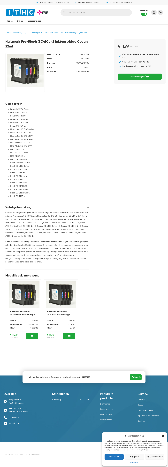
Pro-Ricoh (84, 59)
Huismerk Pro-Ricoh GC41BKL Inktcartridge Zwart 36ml (58, 315)
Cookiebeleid (133, 462)
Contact (141, 400)
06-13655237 (14, 417)
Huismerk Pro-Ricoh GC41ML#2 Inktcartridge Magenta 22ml (22, 315)
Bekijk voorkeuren (155, 457)
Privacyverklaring (145, 410)
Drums (20, 21)
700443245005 (82, 63)
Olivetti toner (106, 420)
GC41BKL (71, 324)
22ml (33, 321)
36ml (70, 321)
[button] (163, 436)
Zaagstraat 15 (15, 400)
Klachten (141, 421)
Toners (10, 21)
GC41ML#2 (33, 324)
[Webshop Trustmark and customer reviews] (42, 12)
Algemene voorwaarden (148, 416)
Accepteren (114, 457)
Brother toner (106, 404)
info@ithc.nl (14, 423)
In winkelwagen (137, 76)
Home (8, 33)
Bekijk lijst (84, 54)
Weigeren (134, 457)
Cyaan (86, 68)
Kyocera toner (106, 409)
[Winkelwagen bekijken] (160, 12)
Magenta (34, 328)
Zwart (72, 328)
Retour (141, 405)
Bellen (135, 377)
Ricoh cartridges (33, 33)
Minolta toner (106, 415)
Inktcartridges (34, 21)
